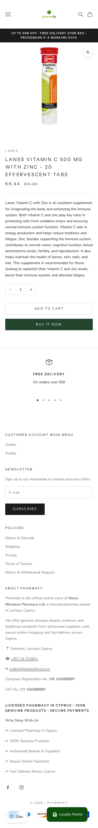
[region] (49, 375)
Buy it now (49, 324)
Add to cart (49, 308)
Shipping (12, 546)
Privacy (11, 555)
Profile (10, 453)
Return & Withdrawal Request (30, 572)
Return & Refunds (19, 538)
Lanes (11, 151)
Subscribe (25, 509)
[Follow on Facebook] (7, 787)
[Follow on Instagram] (21, 787)
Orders (10, 444)
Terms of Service (18, 563)
